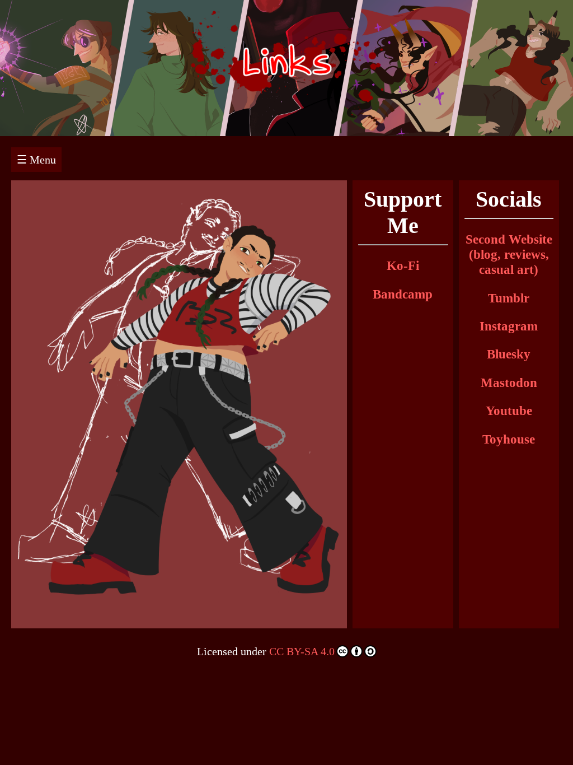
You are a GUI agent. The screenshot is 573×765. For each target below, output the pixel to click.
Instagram (509, 326)
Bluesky (508, 354)
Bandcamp (403, 294)
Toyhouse (508, 439)
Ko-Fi (403, 265)
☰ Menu (36, 159)
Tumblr (508, 298)
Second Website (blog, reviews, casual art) (509, 254)
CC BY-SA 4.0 (302, 651)
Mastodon (509, 382)
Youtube (509, 410)
